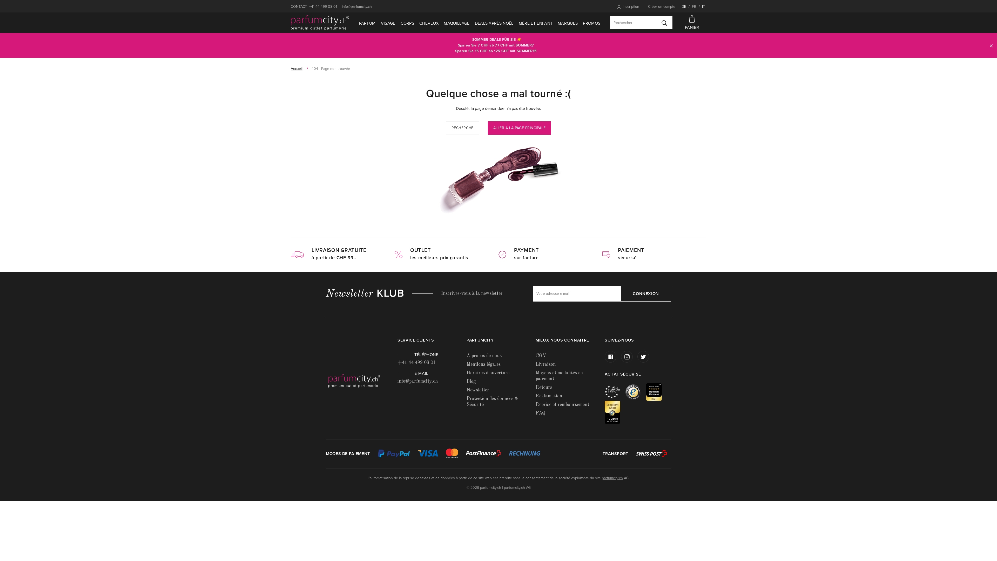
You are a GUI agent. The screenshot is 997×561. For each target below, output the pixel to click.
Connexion (646, 293)
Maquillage (456, 23)
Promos (591, 23)
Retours (544, 387)
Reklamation (549, 396)
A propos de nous (484, 355)
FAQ (540, 413)
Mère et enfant (536, 23)
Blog (471, 381)
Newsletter (478, 390)
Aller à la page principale (519, 128)
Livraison (546, 364)
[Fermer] (991, 45)
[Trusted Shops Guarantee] (635, 392)
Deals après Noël (494, 23)
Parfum (367, 23)
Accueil (296, 68)
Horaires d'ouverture (488, 373)
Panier (692, 27)
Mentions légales (484, 364)
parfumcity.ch (612, 478)
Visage (388, 23)
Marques (568, 23)
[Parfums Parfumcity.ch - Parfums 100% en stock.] (320, 23)
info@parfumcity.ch (357, 6)
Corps (407, 23)
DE (684, 6)
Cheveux (429, 23)
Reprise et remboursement (562, 404)
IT (703, 6)
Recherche (463, 128)
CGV (541, 355)
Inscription (631, 6)
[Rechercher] (664, 23)
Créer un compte (661, 6)
